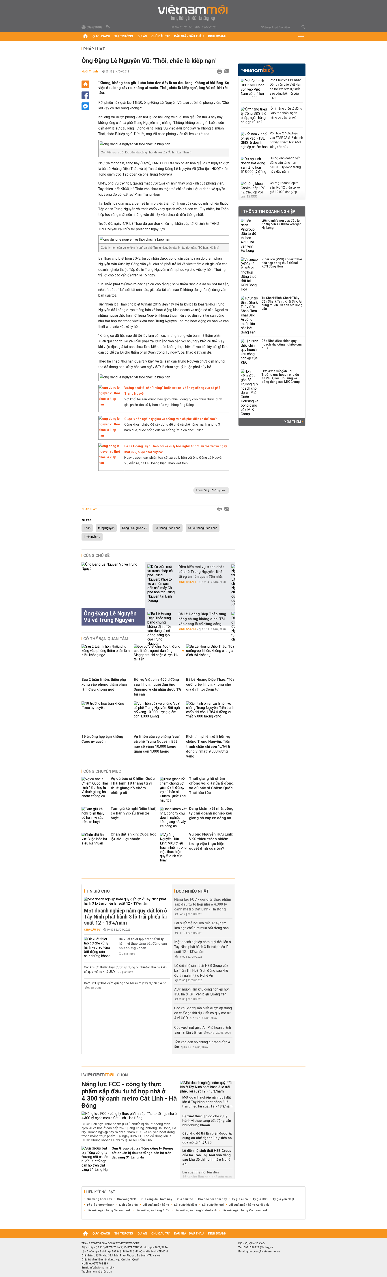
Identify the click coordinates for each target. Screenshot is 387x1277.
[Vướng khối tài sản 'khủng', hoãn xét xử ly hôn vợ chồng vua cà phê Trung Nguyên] (110, 404)
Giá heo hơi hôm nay (212, 1199)
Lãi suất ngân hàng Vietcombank (245, 1210)
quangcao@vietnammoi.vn (263, 1251)
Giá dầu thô (185, 1199)
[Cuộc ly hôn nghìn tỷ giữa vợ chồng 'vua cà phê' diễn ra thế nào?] (110, 435)
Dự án (142, 36)
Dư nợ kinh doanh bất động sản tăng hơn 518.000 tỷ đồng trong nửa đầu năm (285, 164)
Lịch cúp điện (128, 1204)
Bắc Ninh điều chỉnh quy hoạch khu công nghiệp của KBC (282, 344)
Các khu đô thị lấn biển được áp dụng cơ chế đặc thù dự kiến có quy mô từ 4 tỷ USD (203, 1013)
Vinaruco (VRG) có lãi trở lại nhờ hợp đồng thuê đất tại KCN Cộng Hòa (282, 262)
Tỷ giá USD (260, 1199)
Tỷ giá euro (240, 1199)
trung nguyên (106, 528)
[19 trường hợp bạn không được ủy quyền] (106, 708)
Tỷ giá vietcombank (100, 1204)
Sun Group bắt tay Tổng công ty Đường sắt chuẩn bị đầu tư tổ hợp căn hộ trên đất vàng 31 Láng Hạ (142, 1152)
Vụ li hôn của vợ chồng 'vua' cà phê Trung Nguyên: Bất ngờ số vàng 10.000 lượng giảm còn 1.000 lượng (157, 743)
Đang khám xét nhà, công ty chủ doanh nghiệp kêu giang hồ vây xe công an (211, 813)
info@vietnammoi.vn (102, 1267)
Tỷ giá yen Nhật (283, 1199)
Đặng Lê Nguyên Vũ (134, 528)
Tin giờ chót (99, 891)
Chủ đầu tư (160, 36)
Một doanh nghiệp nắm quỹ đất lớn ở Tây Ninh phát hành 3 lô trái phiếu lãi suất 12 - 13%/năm (125, 917)
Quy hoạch (101, 36)
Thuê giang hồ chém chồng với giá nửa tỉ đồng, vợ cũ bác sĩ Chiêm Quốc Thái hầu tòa (211, 785)
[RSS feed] (108, 27)
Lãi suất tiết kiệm (185, 1204)
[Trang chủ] (85, 36)
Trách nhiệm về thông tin (97, 1271)
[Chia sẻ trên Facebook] (85, 95)
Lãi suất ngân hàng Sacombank (109, 1210)
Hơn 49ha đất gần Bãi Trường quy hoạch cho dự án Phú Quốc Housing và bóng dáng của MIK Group (281, 376)
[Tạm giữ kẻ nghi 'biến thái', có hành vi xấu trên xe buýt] (95, 817)
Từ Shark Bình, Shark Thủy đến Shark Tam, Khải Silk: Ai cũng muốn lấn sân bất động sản (282, 303)
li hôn (87, 528)
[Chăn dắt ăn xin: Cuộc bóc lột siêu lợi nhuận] (95, 847)
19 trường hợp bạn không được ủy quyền (102, 739)
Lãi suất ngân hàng (156, 1204)
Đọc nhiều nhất (192, 891)
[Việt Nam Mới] (193, 13)
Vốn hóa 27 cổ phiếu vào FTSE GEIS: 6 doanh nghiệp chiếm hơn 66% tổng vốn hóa (286, 140)
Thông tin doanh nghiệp (269, 211)
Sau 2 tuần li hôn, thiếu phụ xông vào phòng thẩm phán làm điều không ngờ (104, 684)
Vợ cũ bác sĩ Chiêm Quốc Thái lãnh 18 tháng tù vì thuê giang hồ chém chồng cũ (133, 785)
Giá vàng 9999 (126, 1199)
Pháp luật (94, 49)
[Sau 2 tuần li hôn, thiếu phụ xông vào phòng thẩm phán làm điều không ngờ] (106, 655)
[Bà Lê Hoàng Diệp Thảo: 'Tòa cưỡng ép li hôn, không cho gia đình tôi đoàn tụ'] (210, 655)
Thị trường (123, 36)
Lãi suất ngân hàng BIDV (152, 1210)
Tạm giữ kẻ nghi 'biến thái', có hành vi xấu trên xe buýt (133, 813)
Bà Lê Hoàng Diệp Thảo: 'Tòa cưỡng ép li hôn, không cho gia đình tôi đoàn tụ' (210, 684)
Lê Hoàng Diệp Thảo (167, 528)
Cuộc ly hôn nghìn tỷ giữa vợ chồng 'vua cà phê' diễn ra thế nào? (170, 419)
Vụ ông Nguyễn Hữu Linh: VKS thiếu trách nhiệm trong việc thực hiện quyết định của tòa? (211, 841)
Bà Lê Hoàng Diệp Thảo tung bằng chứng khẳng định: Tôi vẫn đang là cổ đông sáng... (202, 619)
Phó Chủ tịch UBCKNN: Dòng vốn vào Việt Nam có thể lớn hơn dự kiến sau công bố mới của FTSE (286, 89)
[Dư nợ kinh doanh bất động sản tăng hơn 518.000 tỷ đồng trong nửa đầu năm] (254, 166)
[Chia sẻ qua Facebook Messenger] (85, 106)
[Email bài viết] (225, 71)
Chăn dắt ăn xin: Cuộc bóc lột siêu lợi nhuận (134, 836)
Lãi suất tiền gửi (213, 1204)
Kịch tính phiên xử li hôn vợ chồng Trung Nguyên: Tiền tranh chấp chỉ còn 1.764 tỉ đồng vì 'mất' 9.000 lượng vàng (208, 746)
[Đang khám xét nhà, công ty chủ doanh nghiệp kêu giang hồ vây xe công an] (173, 817)
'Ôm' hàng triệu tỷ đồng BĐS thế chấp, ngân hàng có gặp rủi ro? (286, 113)
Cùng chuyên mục (102, 771)
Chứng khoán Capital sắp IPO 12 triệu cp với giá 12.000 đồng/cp (285, 187)
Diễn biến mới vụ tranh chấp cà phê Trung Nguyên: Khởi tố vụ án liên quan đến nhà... (201, 572)
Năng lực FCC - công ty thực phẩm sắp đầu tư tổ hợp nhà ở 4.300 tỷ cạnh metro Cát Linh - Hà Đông (202, 904)
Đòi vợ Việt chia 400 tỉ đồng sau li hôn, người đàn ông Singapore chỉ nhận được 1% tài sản (157, 686)
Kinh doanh (217, 36)
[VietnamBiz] (258, 69)
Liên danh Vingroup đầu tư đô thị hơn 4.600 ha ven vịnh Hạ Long (281, 224)
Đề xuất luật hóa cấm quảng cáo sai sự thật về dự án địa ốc (125, 983)
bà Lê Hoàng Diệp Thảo (202, 528)
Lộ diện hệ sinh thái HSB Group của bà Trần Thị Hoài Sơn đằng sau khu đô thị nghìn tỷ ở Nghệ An (201, 970)
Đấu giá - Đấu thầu (189, 36)
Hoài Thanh (90, 71)
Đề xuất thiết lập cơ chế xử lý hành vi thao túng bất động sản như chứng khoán (143, 943)
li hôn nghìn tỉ (92, 536)
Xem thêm (293, 422)
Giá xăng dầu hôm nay (156, 1199)
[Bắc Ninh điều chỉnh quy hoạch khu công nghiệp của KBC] (250, 352)
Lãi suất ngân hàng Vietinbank (195, 1210)
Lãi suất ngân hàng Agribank (249, 1204)
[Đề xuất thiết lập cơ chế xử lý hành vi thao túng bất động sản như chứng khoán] (97, 947)
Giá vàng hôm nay (99, 1199)
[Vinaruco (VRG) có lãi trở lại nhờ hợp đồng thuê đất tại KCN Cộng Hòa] (250, 274)
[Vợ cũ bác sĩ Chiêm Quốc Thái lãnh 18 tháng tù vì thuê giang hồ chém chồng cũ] (95, 789)
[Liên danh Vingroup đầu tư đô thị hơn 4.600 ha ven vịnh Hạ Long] (250, 236)
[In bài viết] (218, 71)
